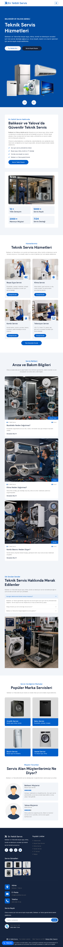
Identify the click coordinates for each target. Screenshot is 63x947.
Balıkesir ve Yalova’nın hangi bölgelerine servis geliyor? (21, 611)
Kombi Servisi (12, 324)
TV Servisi (37, 851)
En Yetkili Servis (13, 939)
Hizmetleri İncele (49, 93)
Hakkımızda (37, 840)
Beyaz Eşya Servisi (14, 283)
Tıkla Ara (9, 943)
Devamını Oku (11, 434)
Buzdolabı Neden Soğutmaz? (18, 425)
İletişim (35, 854)
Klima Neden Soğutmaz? (17, 487)
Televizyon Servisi (41, 324)
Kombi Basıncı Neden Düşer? (18, 549)
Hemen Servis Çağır (30, 93)
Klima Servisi (39, 283)
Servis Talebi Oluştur (18, 162)
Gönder (54, 920)
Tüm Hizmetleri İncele (31, 343)
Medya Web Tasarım (51, 939)
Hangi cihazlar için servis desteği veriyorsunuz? (19, 607)
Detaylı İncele (12, 294)
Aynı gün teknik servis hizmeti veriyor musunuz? (19, 596)
